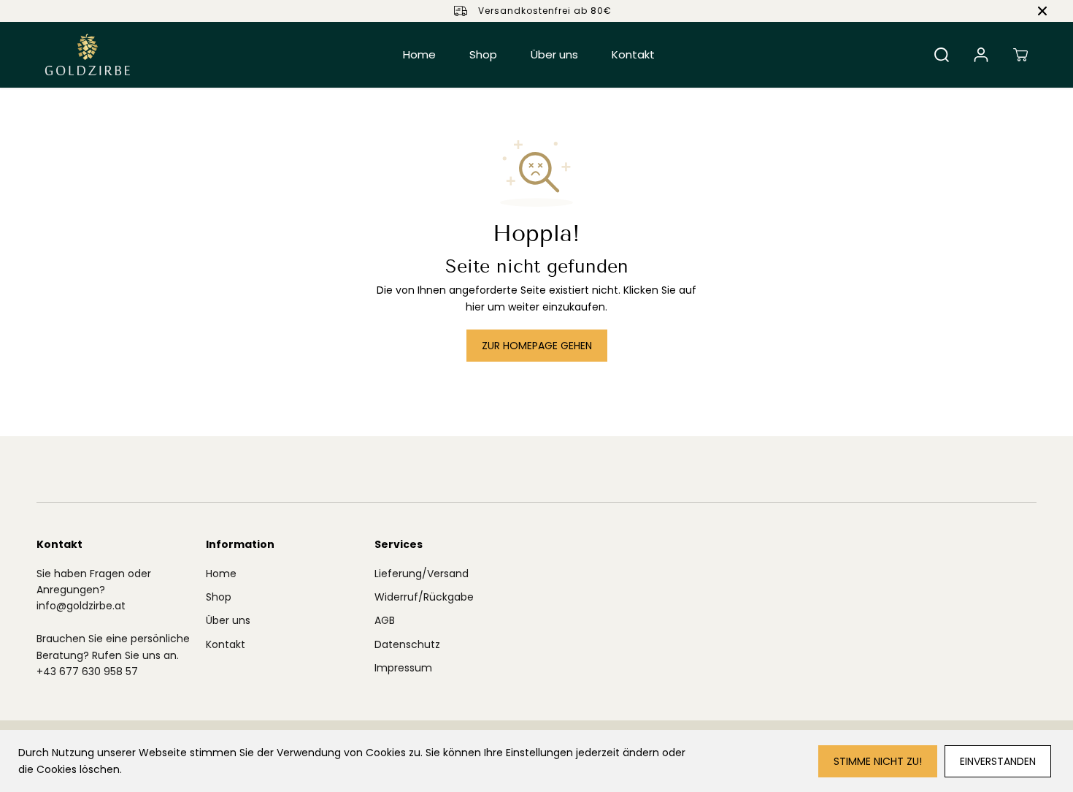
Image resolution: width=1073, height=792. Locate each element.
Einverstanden (998, 761)
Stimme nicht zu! (878, 761)
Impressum (403, 667)
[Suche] (942, 55)
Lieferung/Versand (421, 573)
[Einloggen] (981, 55)
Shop (483, 54)
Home (419, 54)
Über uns (554, 54)
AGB (384, 620)
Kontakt (633, 54)
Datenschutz (407, 644)
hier (475, 307)
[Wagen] (1020, 55)
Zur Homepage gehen (537, 345)
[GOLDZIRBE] (87, 55)
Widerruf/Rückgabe (424, 597)
